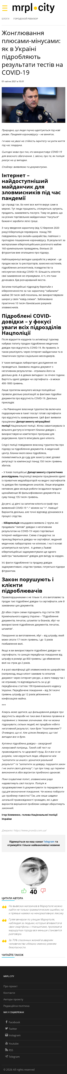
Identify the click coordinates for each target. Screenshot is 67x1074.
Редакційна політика (16, 1006)
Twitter (13, 1028)
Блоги (5, 18)
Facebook (14, 1022)
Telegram (48, 841)
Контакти (9, 992)
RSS (11, 1050)
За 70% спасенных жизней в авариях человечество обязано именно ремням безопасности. (32, 943)
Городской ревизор (25, 18)
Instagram (15, 1035)
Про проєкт (10, 986)
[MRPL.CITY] (33, 8)
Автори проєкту (13, 999)
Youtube (14, 1043)
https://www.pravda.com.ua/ (30, 830)
